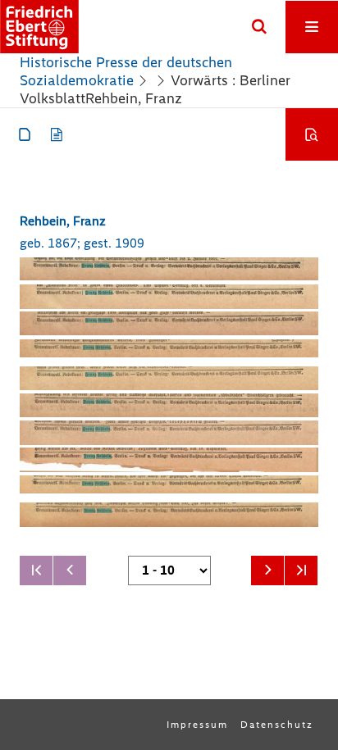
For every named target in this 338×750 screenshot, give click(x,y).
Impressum (197, 724)
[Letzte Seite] (301, 570)
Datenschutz (276, 724)
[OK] (259, 27)
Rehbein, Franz (63, 221)
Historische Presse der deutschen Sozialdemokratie (126, 71)
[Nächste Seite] (267, 570)
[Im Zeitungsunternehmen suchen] (311, 134)
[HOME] (39, 26)
